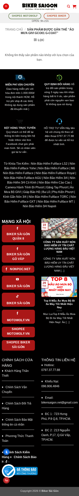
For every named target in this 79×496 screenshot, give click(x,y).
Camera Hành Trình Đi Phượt (24, 187)
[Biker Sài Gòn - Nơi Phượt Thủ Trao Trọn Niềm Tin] (39, 6)
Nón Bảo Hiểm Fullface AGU (22, 177)
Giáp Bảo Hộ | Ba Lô (36, 192)
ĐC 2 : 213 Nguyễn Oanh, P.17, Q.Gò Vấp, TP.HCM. (56, 435)
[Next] (75, 247)
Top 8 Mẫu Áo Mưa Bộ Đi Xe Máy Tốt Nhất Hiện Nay (59, 304)
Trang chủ (14, 29)
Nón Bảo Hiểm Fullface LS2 (49, 163)
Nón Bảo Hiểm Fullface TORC (48, 196)
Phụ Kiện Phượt (62, 192)
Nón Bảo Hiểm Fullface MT (55, 201)
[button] (6, 7)
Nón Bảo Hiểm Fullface (53, 168)
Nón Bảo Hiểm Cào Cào (54, 182)
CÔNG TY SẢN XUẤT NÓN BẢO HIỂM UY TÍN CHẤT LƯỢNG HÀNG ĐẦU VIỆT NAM (59, 247)
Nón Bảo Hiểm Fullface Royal (55, 173)
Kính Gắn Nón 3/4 (14, 196)
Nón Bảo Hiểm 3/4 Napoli (39, 206)
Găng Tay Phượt (57, 187)
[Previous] (43, 247)
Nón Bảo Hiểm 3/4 (56, 177)
